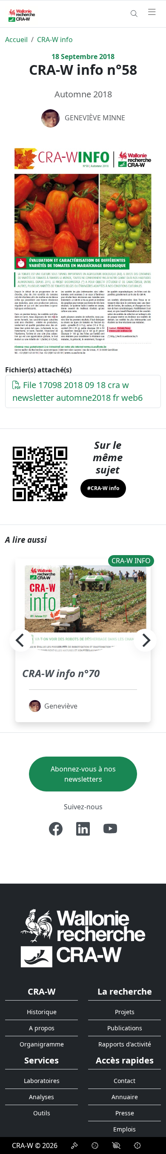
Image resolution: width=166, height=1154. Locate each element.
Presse (124, 1113)
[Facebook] (56, 829)
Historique (42, 1012)
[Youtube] (110, 829)
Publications (124, 1028)
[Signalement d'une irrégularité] (137, 1145)
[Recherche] (134, 14)
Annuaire (125, 1097)
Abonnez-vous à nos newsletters (83, 774)
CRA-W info (55, 39)
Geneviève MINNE (95, 117)
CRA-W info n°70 (61, 673)
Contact (124, 1081)
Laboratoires (42, 1081)
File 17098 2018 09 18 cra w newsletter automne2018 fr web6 (77, 391)
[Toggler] (152, 12)
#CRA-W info (103, 488)
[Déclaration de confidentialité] (74, 1145)
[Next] (145, 640)
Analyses (41, 1097)
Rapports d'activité (124, 1044)
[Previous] (20, 640)
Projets (125, 1012)
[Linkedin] (83, 829)
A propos (41, 1028)
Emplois (124, 1129)
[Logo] (83, 938)
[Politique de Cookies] (95, 1145)
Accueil (16, 39)
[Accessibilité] (116, 1145)
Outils (41, 1113)
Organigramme (42, 1044)
